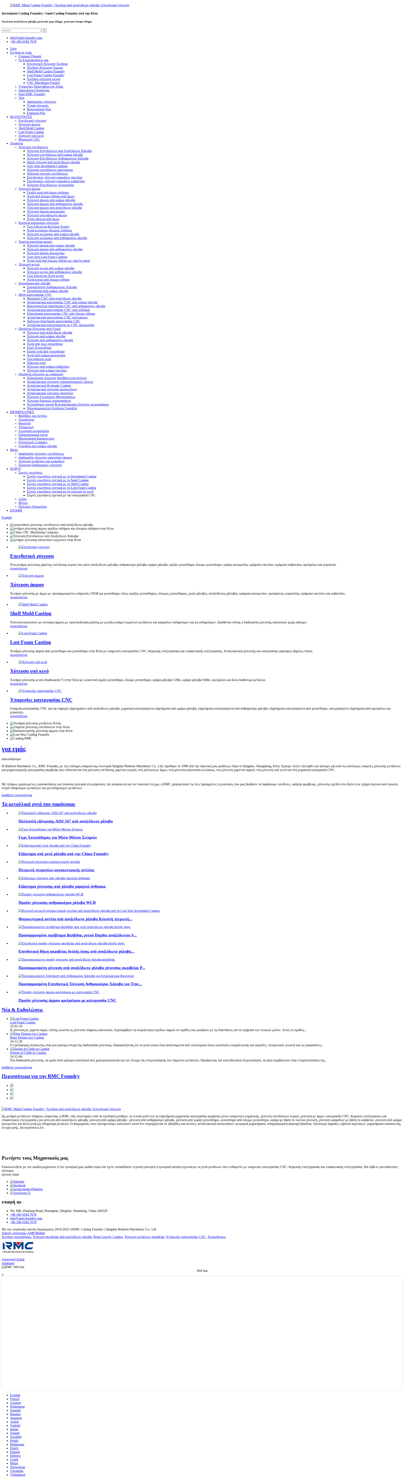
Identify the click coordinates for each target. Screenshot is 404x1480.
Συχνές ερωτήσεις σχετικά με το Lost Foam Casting (61, 487)
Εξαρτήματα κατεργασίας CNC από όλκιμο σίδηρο (61, 313)
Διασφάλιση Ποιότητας (34, 90)
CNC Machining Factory (43, 83)
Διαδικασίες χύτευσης (41, 101)
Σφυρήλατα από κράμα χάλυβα (47, 291)
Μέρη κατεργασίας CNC (35, 294)
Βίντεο (23, 503)
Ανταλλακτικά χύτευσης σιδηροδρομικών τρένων (60, 382)
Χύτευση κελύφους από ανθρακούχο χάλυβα (57, 238)
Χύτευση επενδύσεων (33, 147)
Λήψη (23, 499)
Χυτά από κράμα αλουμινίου (46, 355)
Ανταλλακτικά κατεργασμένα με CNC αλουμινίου (60, 325)
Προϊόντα (16, 143)
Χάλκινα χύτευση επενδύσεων (47, 173)
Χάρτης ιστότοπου (14, 1233)
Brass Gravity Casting (108, 1237)
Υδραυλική (26, 427)
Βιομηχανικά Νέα (39, 109)
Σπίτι (13, 48)
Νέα (21, 98)
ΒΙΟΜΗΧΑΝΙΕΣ (22, 412)
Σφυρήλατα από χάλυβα (34, 283)
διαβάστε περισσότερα (17, 795)
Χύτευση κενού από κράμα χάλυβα (50, 268)
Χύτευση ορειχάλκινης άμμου (47, 215)
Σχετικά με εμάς (21, 52)
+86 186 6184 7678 (23, 41)
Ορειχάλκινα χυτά (39, 359)
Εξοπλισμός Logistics (33, 442)
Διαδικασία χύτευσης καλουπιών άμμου (45, 457)
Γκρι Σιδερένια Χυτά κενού (45, 276)
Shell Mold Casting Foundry (46, 71)
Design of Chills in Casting (28, 1052)
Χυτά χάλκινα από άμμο (43, 219)
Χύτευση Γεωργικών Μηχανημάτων (51, 397)
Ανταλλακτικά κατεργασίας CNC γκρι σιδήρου (58, 310)
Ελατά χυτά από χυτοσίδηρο (46, 351)
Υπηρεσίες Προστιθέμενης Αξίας (41, 86)
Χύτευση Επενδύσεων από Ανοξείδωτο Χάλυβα (59, 151)
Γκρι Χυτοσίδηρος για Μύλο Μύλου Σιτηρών (58, 837)
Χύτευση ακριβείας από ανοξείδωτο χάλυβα (62, 1237)
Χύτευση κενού (29, 264)
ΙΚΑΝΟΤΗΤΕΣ (21, 117)
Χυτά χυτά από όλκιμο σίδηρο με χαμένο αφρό (58, 260)
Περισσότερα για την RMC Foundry (41, 1076)
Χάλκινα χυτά (36, 363)
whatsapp (8, 1263)
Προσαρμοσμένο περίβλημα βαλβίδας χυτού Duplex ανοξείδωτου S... (78, 935)
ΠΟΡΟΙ (15, 469)
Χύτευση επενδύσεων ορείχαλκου (50, 170)
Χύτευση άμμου (29, 124)
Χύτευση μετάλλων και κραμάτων (42, 461)
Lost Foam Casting (31, 132)
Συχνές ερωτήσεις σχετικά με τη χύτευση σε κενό (60, 491)
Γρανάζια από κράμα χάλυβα (38, 446)
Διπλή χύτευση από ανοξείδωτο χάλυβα (53, 162)
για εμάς (14, 749)
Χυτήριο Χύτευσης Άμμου (45, 67)
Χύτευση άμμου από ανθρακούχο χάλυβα (55, 204)
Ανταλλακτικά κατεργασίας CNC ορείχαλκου (57, 317)
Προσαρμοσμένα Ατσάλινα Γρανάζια (52, 408)
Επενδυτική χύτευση (32, 120)
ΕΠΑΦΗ (16, 510)
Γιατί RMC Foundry (32, 94)
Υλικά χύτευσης (38, 105)
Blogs (14, 450)
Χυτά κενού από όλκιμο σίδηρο (48, 279)
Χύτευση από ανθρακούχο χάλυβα (50, 340)
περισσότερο (18, 568)
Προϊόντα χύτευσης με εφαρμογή (41, 374)
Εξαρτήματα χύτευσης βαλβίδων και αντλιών (57, 378)
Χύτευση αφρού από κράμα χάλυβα (51, 245)
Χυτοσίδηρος (217, 1237)
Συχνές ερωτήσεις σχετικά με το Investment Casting (61, 476)
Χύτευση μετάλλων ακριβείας (144, 1237)
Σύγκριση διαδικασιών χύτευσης (40, 465)
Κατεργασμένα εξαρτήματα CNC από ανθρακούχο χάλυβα (66, 306)
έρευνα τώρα (10, 1174)
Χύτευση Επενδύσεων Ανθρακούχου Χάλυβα (57, 158)
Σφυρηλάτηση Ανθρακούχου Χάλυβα (52, 287)
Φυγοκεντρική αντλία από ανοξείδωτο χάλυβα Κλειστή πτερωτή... (75, 919)
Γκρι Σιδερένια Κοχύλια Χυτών (48, 226)
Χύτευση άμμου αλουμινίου (46, 211)
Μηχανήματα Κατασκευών (36, 438)
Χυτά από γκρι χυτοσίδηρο (45, 344)
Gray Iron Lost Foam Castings (47, 257)
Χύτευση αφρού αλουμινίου (46, 253)
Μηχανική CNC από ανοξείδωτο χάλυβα (54, 298)
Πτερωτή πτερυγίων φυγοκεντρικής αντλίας (56, 870)
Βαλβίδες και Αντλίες (33, 416)
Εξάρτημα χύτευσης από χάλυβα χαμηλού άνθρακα (62, 886)
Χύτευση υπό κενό (31, 136)
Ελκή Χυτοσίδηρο (39, 347)
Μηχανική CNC (29, 139)
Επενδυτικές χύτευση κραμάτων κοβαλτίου (56, 181)
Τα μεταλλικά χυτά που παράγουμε (38, 804)
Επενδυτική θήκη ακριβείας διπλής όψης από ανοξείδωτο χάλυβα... (76, 951)
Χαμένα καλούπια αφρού (35, 241)
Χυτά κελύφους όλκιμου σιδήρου (49, 230)
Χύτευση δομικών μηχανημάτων (49, 400)
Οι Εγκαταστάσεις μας (34, 60)
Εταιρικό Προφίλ (30, 56)
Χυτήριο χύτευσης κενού (43, 79)
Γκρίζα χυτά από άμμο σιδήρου (48, 192)
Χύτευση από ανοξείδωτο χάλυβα (49, 332)
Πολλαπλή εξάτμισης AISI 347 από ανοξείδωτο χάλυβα (66, 821)
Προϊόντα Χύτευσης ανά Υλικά (39, 329)
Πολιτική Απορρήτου (33, 506)
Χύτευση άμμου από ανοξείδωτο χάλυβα (54, 207)
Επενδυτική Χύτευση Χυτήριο (47, 64)
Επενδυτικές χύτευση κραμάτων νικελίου (54, 177)
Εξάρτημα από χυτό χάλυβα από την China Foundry (64, 854)
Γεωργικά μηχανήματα (34, 431)
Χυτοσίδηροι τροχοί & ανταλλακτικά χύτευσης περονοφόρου (68, 404)
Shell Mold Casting (31, 128)
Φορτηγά (25, 423)
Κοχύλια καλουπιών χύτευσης (39, 223)
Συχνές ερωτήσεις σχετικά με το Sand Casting (58, 480)
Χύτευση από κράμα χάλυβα (46, 336)
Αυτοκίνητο (26, 419)
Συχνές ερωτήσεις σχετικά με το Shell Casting (58, 484)
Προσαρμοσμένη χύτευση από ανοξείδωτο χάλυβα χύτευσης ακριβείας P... (82, 968)
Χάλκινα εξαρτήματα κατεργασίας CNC (53, 321)
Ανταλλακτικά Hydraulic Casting (49, 385)
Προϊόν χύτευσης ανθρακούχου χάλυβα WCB (57, 902)
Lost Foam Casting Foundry (45, 75)
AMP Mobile (36, 1233)
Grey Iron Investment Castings (47, 166)
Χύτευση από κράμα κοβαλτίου (48, 366)
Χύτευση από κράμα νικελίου (47, 370)
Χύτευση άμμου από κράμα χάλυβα (51, 200)
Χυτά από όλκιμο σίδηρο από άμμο (50, 196)
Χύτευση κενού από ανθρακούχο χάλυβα (54, 272)
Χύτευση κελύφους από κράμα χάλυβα (53, 234)
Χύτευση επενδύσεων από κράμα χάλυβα (55, 154)
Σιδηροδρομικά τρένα (33, 434)
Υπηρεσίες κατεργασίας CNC (41, 699)
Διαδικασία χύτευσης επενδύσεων (41, 453)
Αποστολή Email (13, 1259)
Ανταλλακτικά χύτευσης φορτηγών (50, 393)
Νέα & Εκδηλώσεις (22, 1009)
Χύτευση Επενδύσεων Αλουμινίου (50, 185)
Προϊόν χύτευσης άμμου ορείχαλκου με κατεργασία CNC (67, 1000)
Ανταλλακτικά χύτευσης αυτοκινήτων (52, 389)
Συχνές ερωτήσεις (31, 472)
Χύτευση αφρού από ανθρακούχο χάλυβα (54, 249)
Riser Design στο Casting (27, 1037)
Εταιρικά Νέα (36, 113)
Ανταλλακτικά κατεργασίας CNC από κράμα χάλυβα (62, 302)
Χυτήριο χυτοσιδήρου (16, 1237)
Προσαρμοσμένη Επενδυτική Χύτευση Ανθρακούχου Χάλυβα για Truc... (80, 984)
